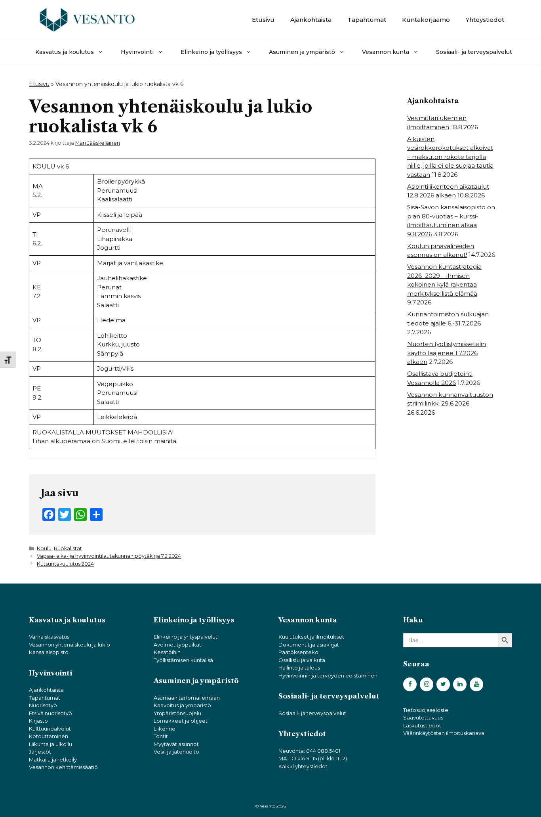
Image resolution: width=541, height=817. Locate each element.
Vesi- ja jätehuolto (176, 751)
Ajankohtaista (310, 19)
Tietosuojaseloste (425, 710)
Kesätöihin (167, 652)
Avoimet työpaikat (177, 644)
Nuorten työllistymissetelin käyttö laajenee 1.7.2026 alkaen (446, 352)
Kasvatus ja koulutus (64, 51)
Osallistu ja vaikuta (301, 660)
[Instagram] (426, 684)
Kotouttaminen (48, 736)
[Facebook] (410, 684)
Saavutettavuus (423, 717)
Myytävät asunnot (176, 744)
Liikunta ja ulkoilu (50, 744)
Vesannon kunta (385, 51)
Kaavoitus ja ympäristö (182, 705)
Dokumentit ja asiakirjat (308, 644)
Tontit (161, 736)
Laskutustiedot (422, 725)
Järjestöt (40, 751)
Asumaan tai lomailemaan (187, 698)
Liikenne (164, 728)
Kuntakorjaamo (426, 19)
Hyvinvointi (137, 51)
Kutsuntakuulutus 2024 (65, 564)
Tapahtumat (366, 19)
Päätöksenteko (298, 652)
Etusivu (263, 19)
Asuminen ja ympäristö (302, 51)
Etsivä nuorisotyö (50, 713)
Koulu (44, 548)
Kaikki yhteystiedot (303, 766)
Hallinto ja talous (299, 667)
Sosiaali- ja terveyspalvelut (474, 51)
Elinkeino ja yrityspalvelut (185, 636)
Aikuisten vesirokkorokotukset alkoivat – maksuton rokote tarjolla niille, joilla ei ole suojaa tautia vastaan (450, 156)
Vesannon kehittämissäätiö (63, 767)
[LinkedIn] (460, 684)
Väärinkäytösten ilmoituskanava (443, 733)
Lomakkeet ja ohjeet (181, 721)
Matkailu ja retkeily (53, 759)
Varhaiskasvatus (49, 636)
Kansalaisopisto (49, 652)
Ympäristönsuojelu (177, 713)
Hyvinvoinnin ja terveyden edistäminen (327, 675)
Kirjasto (38, 721)
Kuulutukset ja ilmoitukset (311, 636)
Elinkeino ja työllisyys (211, 51)
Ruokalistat (68, 548)
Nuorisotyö (43, 705)
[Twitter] (443, 684)
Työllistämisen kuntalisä (183, 660)
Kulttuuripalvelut (50, 728)
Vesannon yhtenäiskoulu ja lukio (69, 644)
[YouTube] (476, 684)
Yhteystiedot (485, 19)
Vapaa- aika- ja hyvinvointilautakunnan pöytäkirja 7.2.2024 (109, 556)
